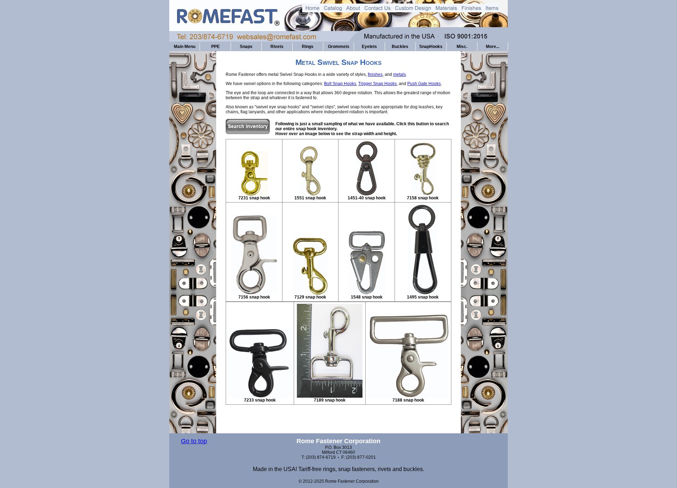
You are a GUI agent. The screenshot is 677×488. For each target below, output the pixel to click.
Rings (307, 46)
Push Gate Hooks (424, 83)
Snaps (246, 46)
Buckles (400, 46)
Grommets (338, 46)
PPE (215, 46)
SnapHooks (431, 46)
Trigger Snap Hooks (377, 83)
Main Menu (184, 46)
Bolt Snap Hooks (340, 83)
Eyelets (369, 46)
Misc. (462, 46)
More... (492, 46)
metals (399, 74)
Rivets (276, 46)
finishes (375, 74)
